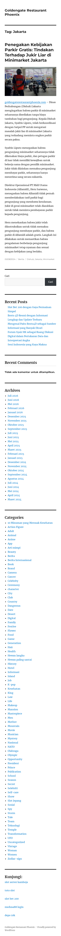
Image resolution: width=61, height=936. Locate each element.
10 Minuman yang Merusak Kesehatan (30, 522)
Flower (12, 630)
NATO (11, 746)
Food (11, 634)
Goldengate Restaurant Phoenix (20, 927)
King (10, 692)
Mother (12, 721)
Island (11, 676)
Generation (14, 643)
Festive (12, 626)
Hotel (11, 667)
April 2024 (14, 495)
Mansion (13, 709)
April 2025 (14, 445)
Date (10, 609)
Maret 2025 (14, 449)
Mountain (13, 726)
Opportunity (15, 759)
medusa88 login (14, 906)
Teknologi (14, 825)
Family (12, 622)
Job (10, 680)
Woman (12, 850)
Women (12, 854)
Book (11, 564)
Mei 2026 (13, 404)
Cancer (12, 576)
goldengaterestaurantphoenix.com (25, 102)
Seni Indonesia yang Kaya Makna (27, 344)
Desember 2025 (17, 416)
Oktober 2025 (16, 424)
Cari (7, 275)
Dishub (30, 259)
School (12, 775)
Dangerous (14, 605)
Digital (12, 618)
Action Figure (16, 526)
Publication (14, 771)
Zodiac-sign (15, 858)
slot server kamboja (16, 882)
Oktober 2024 (16, 470)
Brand (11, 568)
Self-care (13, 792)
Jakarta (38, 259)
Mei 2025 (13, 441)
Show (11, 796)
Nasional (13, 742)
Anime (11, 539)
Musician (13, 734)
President (13, 763)
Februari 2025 (16, 453)
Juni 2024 (13, 486)
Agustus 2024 (16, 478)
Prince (11, 767)
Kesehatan (14, 688)
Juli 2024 (13, 482)
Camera (12, 572)
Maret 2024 (14, 499)
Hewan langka (16, 655)
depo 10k (10, 915)
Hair (10, 647)
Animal (12, 535)
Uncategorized (16, 842)
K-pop (11, 684)
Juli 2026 (13, 395)
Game (11, 638)
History (12, 663)
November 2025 (17, 420)
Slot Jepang (14, 800)
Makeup (12, 705)
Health (12, 651)
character (13, 589)
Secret (11, 784)
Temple (12, 829)
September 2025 (17, 428)
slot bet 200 (12, 898)
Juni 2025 (13, 437)
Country (12, 601)
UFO (10, 837)
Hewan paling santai (20, 659)
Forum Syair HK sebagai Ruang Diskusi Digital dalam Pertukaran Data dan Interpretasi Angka (30, 336)
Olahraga (13, 750)
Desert (11, 614)
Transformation (17, 833)
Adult (11, 531)
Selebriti (13, 788)
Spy (10, 808)
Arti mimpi (14, 547)
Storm (11, 813)
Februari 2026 (16, 408)
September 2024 (17, 474)
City (10, 593)
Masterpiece (15, 713)
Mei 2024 (13, 491)
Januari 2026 (15, 412)
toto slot (10, 890)
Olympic (12, 755)
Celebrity (13, 580)
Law (10, 696)
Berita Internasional (19, 560)
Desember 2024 (17, 462)
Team (11, 821)
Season (12, 779)
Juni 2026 (13, 399)
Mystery (12, 738)
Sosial (11, 804)
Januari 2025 (15, 457)
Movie (11, 730)
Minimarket (48, 259)
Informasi (13, 672)
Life (10, 701)
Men (10, 717)
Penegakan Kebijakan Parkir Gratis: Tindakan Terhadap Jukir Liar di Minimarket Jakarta (29, 52)
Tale (10, 817)
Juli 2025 (13, 433)
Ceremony (14, 585)
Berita (21, 259)
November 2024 (17, 466)
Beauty (12, 551)
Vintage (12, 846)
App (10, 543)
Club (10, 597)
